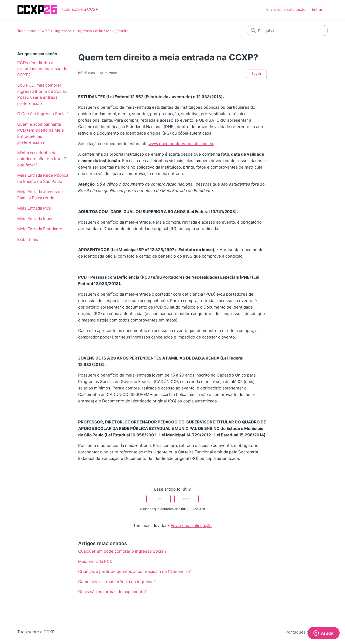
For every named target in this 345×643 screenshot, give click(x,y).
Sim (158, 499)
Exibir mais (27, 239)
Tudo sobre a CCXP (33, 31)
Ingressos (63, 31)
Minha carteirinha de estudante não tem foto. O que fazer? (42, 158)
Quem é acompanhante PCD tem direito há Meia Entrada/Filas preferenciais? (40, 133)
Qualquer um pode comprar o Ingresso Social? (122, 551)
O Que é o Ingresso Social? (43, 113)
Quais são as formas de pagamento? (112, 591)
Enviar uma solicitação (285, 9)
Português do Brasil (305, 632)
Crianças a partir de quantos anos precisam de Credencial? (134, 571)
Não (186, 499)
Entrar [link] (317, 9)
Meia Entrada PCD (34, 208)
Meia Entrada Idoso (35, 218)
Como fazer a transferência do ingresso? (117, 581)
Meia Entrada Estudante (39, 228)
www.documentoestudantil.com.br (181, 143)
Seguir (256, 73)
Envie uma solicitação (191, 525)
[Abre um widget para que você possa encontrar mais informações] (324, 633)
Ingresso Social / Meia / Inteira (102, 31)
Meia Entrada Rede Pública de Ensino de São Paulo (42, 178)
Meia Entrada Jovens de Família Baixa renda (40, 194)
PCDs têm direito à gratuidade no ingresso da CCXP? (42, 68)
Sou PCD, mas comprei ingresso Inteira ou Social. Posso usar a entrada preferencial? (42, 94)
